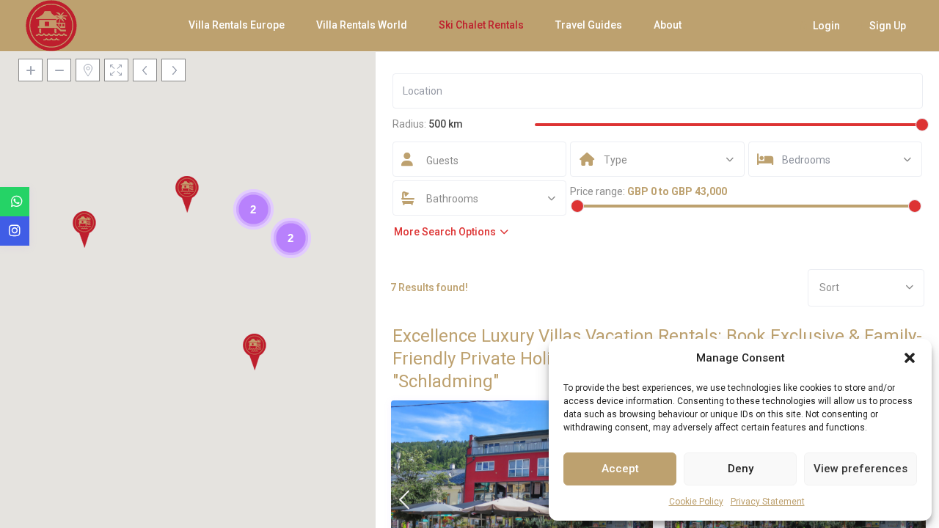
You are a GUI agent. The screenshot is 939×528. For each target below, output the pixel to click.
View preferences (860, 468)
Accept (620, 468)
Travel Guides (588, 25)
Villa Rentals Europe (237, 25)
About (668, 25)
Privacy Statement (768, 501)
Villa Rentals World (361, 25)
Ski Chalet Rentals (481, 25)
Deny (740, 468)
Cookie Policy (696, 501)
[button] (909, 358)
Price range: (597, 191)
